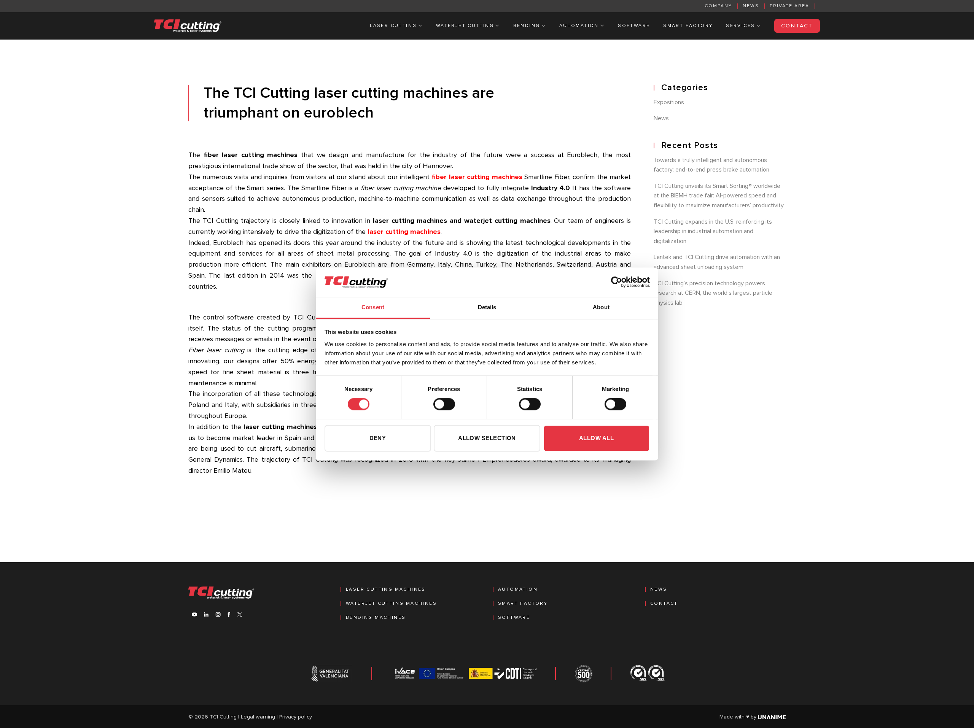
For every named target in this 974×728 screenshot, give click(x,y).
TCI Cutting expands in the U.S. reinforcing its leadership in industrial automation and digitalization (713, 231)
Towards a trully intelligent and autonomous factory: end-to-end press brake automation (711, 165)
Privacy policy (295, 717)
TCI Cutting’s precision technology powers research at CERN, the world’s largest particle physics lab (713, 293)
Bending (526, 26)
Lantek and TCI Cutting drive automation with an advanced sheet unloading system (717, 262)
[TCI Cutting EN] (188, 25)
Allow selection (487, 438)
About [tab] (601, 307)
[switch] (444, 404)
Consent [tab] (372, 307)
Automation (579, 26)
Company (718, 6)
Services (740, 26)
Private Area (789, 6)
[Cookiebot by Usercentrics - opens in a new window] (616, 282)
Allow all (596, 438)
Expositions (669, 102)
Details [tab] (487, 307)
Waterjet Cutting (465, 26)
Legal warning (258, 717)
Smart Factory (688, 26)
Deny (377, 438)
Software (634, 26)
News (751, 6)
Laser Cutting (393, 26)
